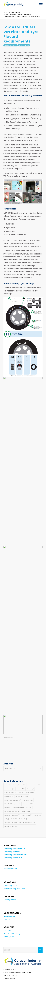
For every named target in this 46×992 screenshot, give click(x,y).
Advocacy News (33, 785)
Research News (10, 869)
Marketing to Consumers (14, 848)
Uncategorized (10, 826)
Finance (30, 789)
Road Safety (27, 815)
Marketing (28, 800)
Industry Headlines (10, 45)
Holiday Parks (9, 916)
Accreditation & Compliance (14, 785)
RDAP (28, 808)
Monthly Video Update (12, 804)
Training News (9, 899)
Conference (9, 789)
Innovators (8, 796)
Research (26, 811)
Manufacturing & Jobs (12, 800)
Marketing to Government (15, 854)
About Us (7, 930)
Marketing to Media (11, 851)
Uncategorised (24, 45)
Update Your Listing (11, 933)
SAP (6, 819)
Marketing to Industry (12, 857)
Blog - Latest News (11, 12)
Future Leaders (10, 792)
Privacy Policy (9, 936)
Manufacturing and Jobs (14, 888)
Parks (7, 808)
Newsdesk (28, 804)
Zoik (13, 979)
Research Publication (12, 815)
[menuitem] (39, 4)
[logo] (19, 4)
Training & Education (12, 823)
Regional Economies (12, 811)
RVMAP (37, 815)
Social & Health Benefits (19, 819)
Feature (21, 789)
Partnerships (18, 808)
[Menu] (39, 4)
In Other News (22, 796)
